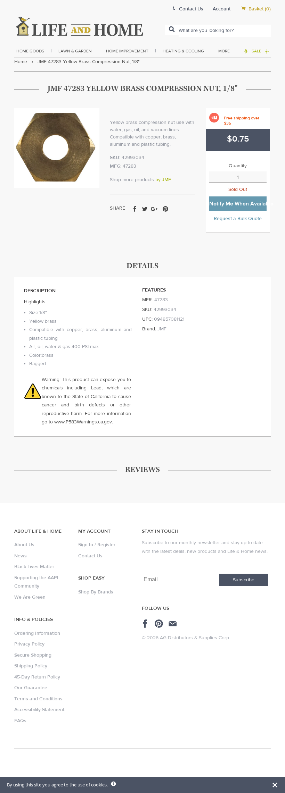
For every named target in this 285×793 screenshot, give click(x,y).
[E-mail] (173, 624)
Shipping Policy (30, 666)
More (224, 51)
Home (20, 62)
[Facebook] (146, 624)
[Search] (172, 30)
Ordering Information (37, 633)
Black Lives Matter (34, 567)
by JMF (163, 180)
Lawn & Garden (75, 51)
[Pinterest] (159, 624)
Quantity (238, 165)
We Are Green (30, 597)
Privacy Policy (29, 644)
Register (106, 545)
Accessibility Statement (39, 710)
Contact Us (90, 556)
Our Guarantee (30, 688)
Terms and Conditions (38, 699)
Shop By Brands (95, 592)
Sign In (85, 545)
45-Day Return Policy (37, 677)
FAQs (20, 721)
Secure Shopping (32, 655)
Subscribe (243, 580)
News (20, 556)
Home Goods (30, 51)
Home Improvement (127, 51)
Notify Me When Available (238, 203)
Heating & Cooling (183, 51)
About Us (24, 545)
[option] (56, 148)
